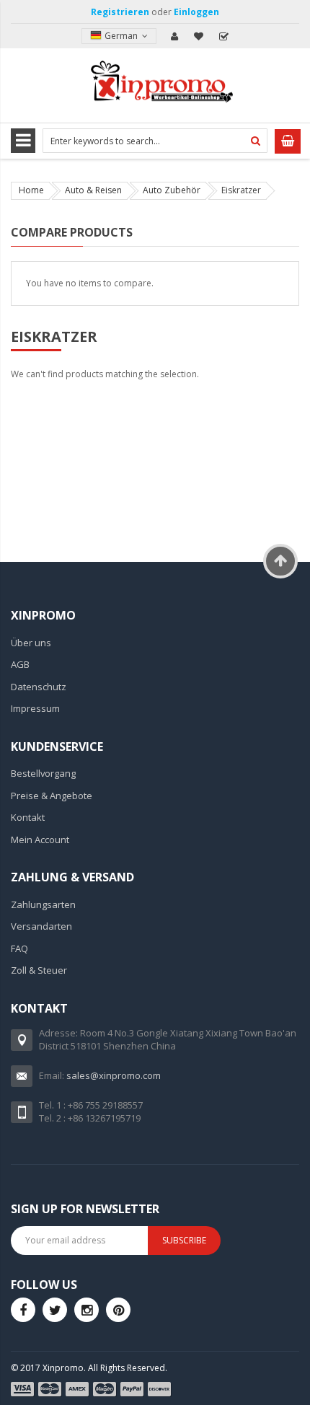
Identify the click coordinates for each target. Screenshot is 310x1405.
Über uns (31, 642)
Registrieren (120, 12)
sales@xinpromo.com (113, 1075)
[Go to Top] (280, 561)
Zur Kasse (223, 36)
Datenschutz (38, 686)
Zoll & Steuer (39, 970)
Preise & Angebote (51, 795)
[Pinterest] (118, 1310)
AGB (20, 664)
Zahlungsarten (43, 904)
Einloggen (196, 12)
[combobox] (155, 140)
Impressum (35, 708)
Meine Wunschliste (199, 36)
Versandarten (41, 926)
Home (31, 190)
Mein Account (174, 36)
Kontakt (28, 817)
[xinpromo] (86, 1310)
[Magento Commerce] (155, 84)
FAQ (19, 948)
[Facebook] (23, 1310)
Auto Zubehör (171, 190)
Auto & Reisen (93, 190)
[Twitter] (55, 1310)
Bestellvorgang (43, 773)
